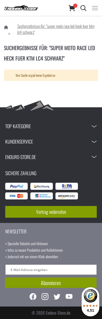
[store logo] (31, 8)
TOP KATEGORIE (18, 126)
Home (6, 27)
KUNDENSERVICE (19, 141)
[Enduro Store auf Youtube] (69, 297)
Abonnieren (51, 283)
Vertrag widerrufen (51, 211)
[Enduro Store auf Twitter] (57, 297)
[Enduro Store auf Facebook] (33, 297)
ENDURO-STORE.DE (20, 156)
